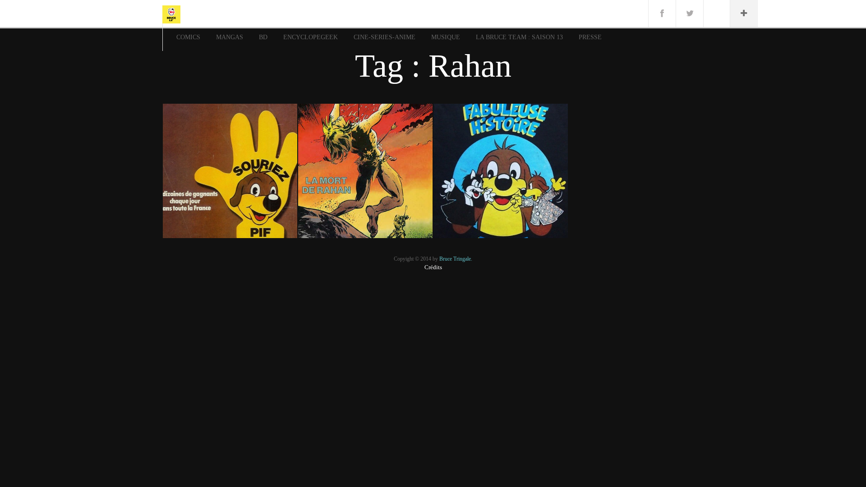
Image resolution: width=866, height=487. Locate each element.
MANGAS (229, 37)
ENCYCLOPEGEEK (310, 37)
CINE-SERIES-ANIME (384, 37)
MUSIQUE (445, 37)
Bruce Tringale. (455, 259)
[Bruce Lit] (171, 13)
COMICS (188, 37)
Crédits (433, 267)
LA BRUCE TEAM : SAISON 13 (519, 37)
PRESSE (590, 37)
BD (263, 37)
